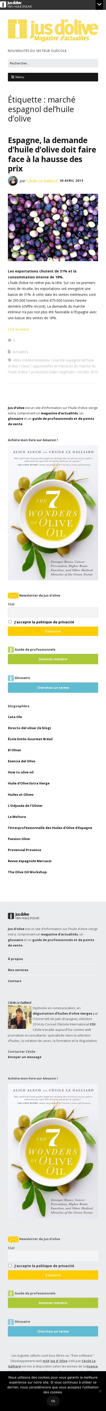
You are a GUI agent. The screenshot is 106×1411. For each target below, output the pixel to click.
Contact (14, 981)
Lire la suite (18, 329)
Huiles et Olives (21, 794)
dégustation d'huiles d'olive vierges (62, 1013)
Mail (11, 604)
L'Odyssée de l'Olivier (25, 805)
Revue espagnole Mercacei (30, 861)
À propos (15, 959)
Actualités (20, 351)
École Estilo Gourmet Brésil (30, 739)
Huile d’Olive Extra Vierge (29, 783)
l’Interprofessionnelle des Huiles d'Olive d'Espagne (50, 828)
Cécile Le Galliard (42, 180)
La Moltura (17, 816)
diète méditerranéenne (31, 360)
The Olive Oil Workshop (27, 872)
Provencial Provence (24, 850)
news (25, 366)
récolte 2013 (88, 372)
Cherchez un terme (53, 687)
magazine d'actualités (59, 413)
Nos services (18, 970)
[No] (99, 1391)
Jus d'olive (16, 407)
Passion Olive (19, 839)
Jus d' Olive (59, 1361)
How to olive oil (21, 772)
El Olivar (14, 750)
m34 (46, 1361)
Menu (20, 77)
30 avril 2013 (71, 181)
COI (92, 1024)
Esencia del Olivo (21, 761)
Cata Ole (15, 717)
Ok (53, 1401)
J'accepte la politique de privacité (44, 622)
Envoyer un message (24, 1057)
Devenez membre (53, 659)
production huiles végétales (53, 372)
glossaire (15, 418)
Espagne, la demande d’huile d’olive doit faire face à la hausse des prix (52, 154)
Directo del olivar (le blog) (29, 728)
